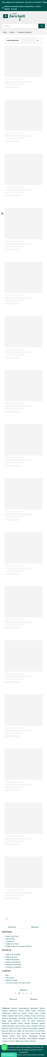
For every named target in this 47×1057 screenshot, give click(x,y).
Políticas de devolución (13, 962)
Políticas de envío (11, 957)
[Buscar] (41, 26)
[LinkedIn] (27, 993)
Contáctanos (10, 941)
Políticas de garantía (12, 959)
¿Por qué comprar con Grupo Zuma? (18, 983)
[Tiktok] (31, 993)
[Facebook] (15, 993)
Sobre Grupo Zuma (12, 936)
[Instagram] (23, 993)
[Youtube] (19, 993)
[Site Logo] (17, 16)
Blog (7, 975)
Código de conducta (12, 944)
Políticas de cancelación (13, 964)
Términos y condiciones (13, 967)
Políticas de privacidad (13, 954)
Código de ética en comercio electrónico (19, 946)
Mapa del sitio (10, 939)
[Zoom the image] (13, 999)
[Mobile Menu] (5, 16)
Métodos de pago (11, 980)
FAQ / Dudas (10, 978)
